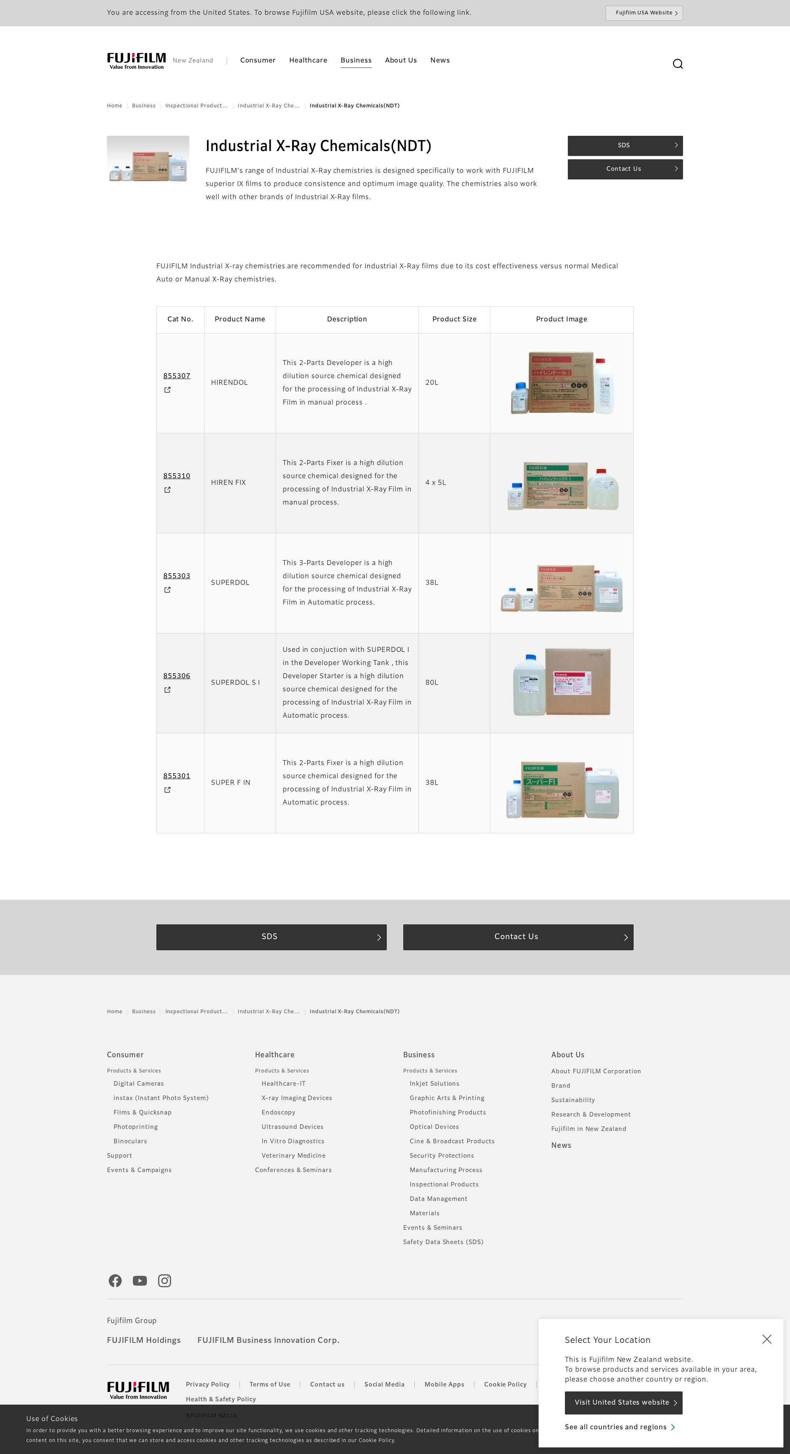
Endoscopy (279, 1113)
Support (119, 1156)
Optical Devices (434, 1127)
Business (144, 106)
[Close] (767, 1338)
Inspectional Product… (196, 106)
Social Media (385, 1385)
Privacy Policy (208, 1385)
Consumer (125, 1055)
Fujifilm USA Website (644, 13)
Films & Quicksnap (143, 1113)
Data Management (439, 1199)
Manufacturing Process (446, 1170)
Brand (561, 1086)
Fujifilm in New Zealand (589, 1129)
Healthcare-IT (283, 1084)
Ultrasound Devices (293, 1127)
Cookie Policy (505, 1385)
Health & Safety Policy (221, 1400)
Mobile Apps (445, 1385)
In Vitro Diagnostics (293, 1142)
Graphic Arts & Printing (447, 1098)
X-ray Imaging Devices (297, 1098)
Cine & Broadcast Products (452, 1142)
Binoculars (130, 1142)
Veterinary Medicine (294, 1156)
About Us (568, 1055)
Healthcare (275, 1055)
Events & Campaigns (139, 1170)
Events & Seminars (432, 1228)
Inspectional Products (444, 1185)
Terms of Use (270, 1385)
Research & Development (591, 1115)
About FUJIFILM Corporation (596, 1072)
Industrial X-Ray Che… (269, 106)
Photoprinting (136, 1127)
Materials (425, 1214)
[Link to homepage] (136, 61)
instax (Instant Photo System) (161, 1098)
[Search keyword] (678, 64)
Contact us (327, 1385)
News (561, 1145)
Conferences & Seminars (293, 1170)
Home (115, 106)
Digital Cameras (139, 1084)
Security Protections (442, 1156)
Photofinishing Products (448, 1113)
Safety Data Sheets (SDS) (443, 1242)
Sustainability (573, 1100)
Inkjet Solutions (435, 1084)
